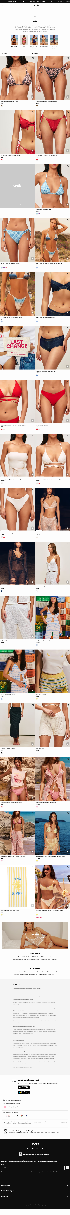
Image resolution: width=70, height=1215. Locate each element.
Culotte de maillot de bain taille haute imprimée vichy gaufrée (49, 910)
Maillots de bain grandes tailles (19, 959)
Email (2, 1164)
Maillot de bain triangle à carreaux (43, 209)
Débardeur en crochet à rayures (8, 694)
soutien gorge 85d (54, 971)
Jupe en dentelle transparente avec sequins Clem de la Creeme (50, 856)
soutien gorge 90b (43, 974)
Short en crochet (40, 748)
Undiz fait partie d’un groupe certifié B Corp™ (21, 1131)
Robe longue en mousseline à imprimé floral (46, 802)
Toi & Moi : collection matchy (37, 1)
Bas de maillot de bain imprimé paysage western (11, 317)
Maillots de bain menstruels (33, 959)
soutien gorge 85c (33, 974)
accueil (35, 16)
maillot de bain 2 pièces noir (24, 971)
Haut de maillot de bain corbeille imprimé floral (11, 155)
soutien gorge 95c (35, 971)
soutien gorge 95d (44, 971)
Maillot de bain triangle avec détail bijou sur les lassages (13, 425)
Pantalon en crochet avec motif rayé (44, 640)
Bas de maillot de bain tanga (42, 425)
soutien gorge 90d (52, 974)
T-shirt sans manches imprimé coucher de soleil (11, 802)
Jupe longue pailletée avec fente (8, 748)
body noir (14, 971)
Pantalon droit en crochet (6, 640)
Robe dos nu (3, 586)
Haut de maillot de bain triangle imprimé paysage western (49, 263)
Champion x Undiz (11, 1)
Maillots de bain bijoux (45, 959)
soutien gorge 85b (24, 974)
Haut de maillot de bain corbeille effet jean (45, 317)
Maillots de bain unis (22, 956)
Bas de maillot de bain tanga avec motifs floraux (46, 155)
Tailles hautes (54, 959)
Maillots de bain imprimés (33, 956)
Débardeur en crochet (41, 586)
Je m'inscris (64, 1122)
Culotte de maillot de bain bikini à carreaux (10, 263)
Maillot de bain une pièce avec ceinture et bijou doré (12, 479)
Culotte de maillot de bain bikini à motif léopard (46, 101)
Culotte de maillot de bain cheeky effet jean (45, 371)
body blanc (16, 974)
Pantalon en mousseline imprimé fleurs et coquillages (13, 856)
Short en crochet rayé (41, 694)
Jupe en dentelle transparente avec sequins (46, 533)
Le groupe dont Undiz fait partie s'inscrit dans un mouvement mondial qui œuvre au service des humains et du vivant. (34, 1132)
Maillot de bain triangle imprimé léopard (9, 101)
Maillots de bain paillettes (46, 956)
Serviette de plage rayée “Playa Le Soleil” (10, 910)
